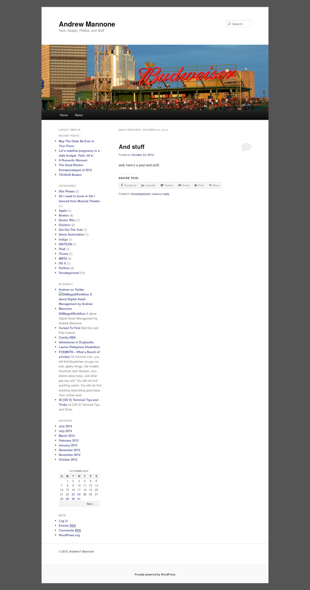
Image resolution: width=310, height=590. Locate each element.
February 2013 (69, 440)
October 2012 (68, 459)
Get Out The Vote (71, 229)
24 (79, 494)
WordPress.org (69, 535)
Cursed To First (69, 328)
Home (64, 115)
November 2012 (69, 454)
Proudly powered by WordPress (155, 574)
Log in (63, 521)
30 (73, 499)
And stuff (132, 146)
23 (73, 494)
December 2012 (69, 450)
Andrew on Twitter (71, 289)
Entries (67, 525)
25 (84, 494)
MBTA (63, 258)
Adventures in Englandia (76, 342)
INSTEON (65, 244)
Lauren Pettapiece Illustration (79, 347)
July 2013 (65, 431)
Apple (63, 210)
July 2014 (65, 426)
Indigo (63, 239)
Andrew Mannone (87, 24)
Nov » (90, 504)
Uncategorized (140, 194)
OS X (62, 263)
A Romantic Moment (73, 160)
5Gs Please (66, 191)
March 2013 (67, 435)
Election (64, 225)
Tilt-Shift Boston (70, 174)
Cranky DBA (67, 337)
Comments (70, 530)
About (79, 115)
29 (67, 499)
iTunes (63, 253)
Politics (64, 268)
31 (79, 499)
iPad (62, 249)
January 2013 (68, 445)
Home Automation (71, 234)
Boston (64, 215)
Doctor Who (67, 220)
